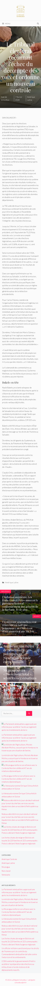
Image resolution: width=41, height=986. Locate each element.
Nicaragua (6, 867)
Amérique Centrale (9, 859)
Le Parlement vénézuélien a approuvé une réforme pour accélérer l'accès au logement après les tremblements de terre (19, 738)
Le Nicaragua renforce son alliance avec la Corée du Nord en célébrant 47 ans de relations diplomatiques (18, 779)
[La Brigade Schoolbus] (20, 10)
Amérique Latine (11, 582)
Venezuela (6, 875)
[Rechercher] (29, 713)
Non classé (6, 871)
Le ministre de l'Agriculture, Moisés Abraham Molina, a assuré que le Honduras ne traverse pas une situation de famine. (20, 758)
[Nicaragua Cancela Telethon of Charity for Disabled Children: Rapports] (20, 704)
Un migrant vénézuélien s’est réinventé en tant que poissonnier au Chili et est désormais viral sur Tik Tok (19, 626)
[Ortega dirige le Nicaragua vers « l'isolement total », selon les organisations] (20, 680)
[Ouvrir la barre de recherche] (38, 23)
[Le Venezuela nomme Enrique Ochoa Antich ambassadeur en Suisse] (20, 789)
